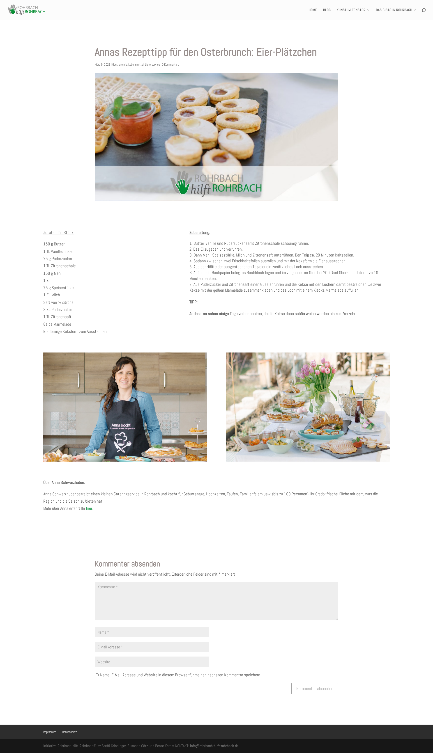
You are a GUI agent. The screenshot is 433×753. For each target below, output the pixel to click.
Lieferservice (152, 64)
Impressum (49, 732)
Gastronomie (119, 64)
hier (89, 508)
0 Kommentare (170, 64)
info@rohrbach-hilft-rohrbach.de (214, 745)
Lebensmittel (136, 64)
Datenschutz (69, 732)
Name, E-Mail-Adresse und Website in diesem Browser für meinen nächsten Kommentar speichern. (180, 675)
